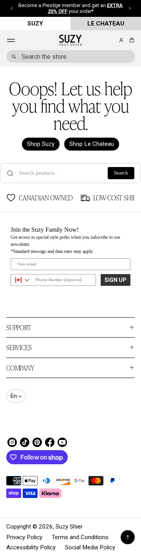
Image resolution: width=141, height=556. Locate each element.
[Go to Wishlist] (110, 40)
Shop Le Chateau (91, 143)
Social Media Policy (90, 547)
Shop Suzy (40, 143)
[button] (131, 40)
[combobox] (70, 56)
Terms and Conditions (80, 537)
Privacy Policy (24, 537)
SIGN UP (116, 280)
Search (121, 173)
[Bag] (131, 40)
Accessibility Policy (31, 547)
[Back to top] (128, 537)
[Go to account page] (121, 40)
